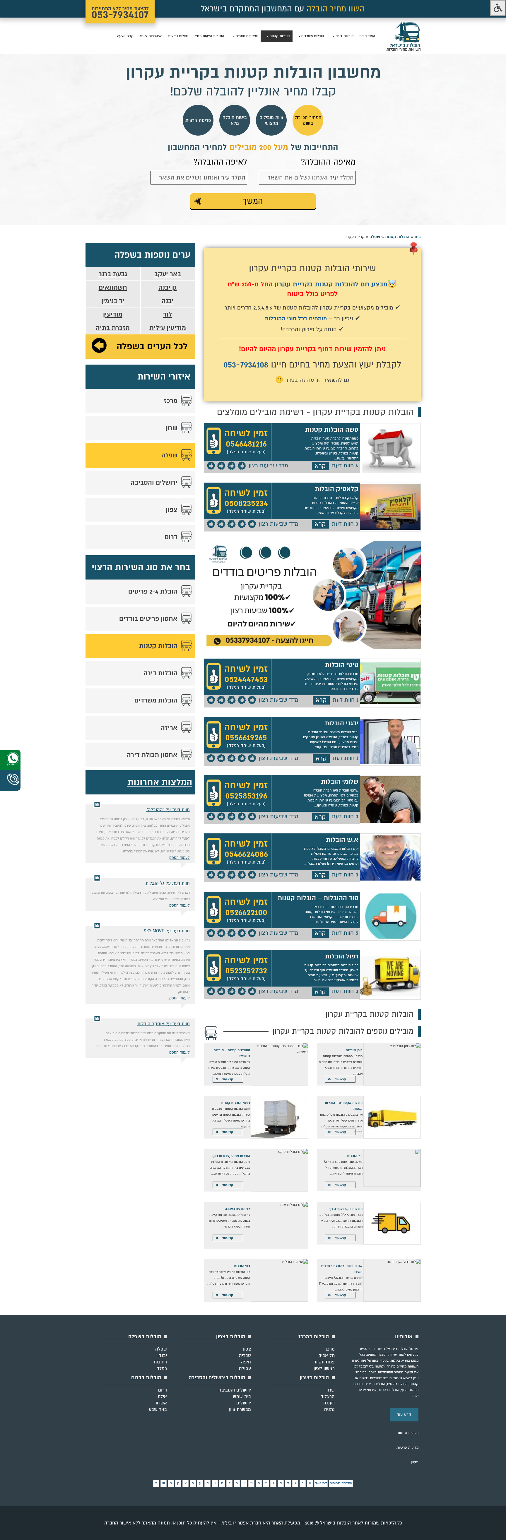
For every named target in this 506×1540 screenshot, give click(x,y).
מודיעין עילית (167, 328)
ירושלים (243, 1403)
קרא (320, 466)
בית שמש (242, 1396)
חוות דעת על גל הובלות (168, 883)
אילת (162, 1396)
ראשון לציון (324, 1368)
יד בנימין (112, 301)
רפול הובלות (341, 956)
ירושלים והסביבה (154, 482)
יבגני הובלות (341, 723)
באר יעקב (167, 274)
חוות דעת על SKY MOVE (167, 931)
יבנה (168, 301)
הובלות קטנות (279, 36)
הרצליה (327, 1396)
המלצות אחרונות (159, 782)
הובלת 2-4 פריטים (152, 591)
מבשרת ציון (240, 1409)
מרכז (170, 401)
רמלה (161, 1368)
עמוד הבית (367, 36)
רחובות (160, 1362)
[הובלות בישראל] (404, 50)
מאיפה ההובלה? (328, 162)
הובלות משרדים (312, 36)
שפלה (375, 236)
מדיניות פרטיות (407, 1447)
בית (417, 236)
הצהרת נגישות (408, 1433)
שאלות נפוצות (178, 36)
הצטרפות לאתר (150, 36)
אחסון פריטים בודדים (148, 619)
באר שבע (158, 1409)
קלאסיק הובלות (336, 489)
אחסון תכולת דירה (152, 755)
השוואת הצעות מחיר (209, 36)
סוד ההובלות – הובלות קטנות (318, 898)
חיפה (246, 1362)
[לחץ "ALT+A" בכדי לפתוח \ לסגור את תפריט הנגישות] (498, 8)
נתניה (329, 1409)
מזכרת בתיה (113, 328)
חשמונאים (113, 287)
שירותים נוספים (247, 36)
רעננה (329, 1403)
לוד (167, 314)
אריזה (169, 728)
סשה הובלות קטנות (331, 429)
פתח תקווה (324, 1362)
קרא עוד (340, 1079)
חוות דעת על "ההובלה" (168, 810)
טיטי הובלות (341, 665)
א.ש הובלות (342, 840)
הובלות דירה (344, 36)
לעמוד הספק (179, 857)
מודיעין (112, 314)
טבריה (245, 1355)
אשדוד (161, 1403)
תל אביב (327, 1355)
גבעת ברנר (113, 274)
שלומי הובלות (339, 781)
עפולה (245, 1368)
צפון (171, 510)
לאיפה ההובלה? (220, 162)
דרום (171, 537)
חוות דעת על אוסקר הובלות (163, 1024)
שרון (171, 428)
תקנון (414, 1462)
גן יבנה (167, 287)
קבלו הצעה (125, 36)
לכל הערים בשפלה (152, 346)
